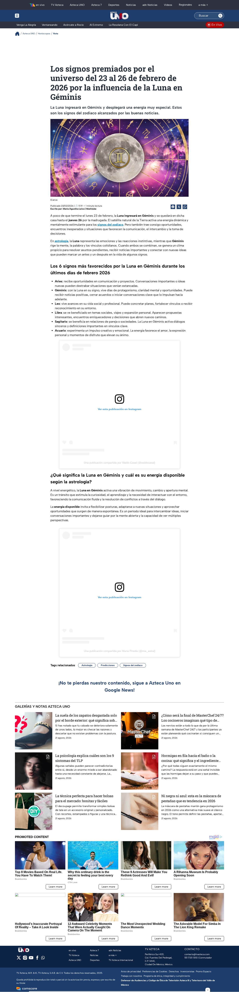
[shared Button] (185, 207)
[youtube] (31, 959)
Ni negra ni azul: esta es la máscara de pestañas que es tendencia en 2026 (191, 798)
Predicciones (108, 665)
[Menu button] (30, 15)
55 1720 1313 (190, 957)
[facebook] (37, 959)
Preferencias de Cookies (154, 971)
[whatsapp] (43, 958)
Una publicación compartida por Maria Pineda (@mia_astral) (119, 650)
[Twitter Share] (179, 207)
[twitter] (18, 959)
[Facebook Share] (173, 207)
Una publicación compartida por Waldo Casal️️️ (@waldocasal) (119, 462)
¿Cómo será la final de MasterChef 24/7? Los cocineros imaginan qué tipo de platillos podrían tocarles (192, 718)
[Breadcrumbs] (19, 33)
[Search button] (220, 16)
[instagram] (25, 959)
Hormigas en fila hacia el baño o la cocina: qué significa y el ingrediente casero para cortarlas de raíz (189, 758)
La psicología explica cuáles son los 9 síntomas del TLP (84, 758)
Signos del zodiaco (132, 665)
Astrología (87, 665)
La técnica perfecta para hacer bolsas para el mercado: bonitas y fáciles (84, 798)
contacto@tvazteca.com (197, 954)
